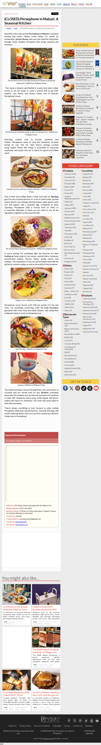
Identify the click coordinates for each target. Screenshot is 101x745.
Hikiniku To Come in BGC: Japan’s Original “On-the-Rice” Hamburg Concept (85, 120)
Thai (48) (67, 230)
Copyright (57, 726)
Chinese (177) (69, 180)
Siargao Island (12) (90, 279)
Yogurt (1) (68, 310)
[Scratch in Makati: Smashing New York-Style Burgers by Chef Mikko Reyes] (46, 689)
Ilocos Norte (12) (89, 209)
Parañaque (12, 622)
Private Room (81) (90, 314)
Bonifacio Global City (50, 622)
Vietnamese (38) (70, 234)
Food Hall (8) (69, 362)
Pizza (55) (68, 278)
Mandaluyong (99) (90, 232)
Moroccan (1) (69, 250)
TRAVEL (52, 4)
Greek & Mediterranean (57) (71, 197)
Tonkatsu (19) (69, 301)
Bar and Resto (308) (72, 334)
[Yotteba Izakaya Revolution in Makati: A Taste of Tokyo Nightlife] (68, 113)
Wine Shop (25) (70, 375)
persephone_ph (22, 525)
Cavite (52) (87, 193)
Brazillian (47, 623)
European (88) (69, 183)
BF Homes (20, 622)
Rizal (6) (86, 272)
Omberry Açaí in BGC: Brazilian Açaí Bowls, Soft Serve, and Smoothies (45, 609)
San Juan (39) (88, 275)
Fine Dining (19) (70, 359)
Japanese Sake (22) (90, 307)
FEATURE (89, 4)
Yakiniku (35, 666)
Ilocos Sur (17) (88, 212)
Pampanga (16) (88, 253)
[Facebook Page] (65, 389)
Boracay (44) (87, 190)
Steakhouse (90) (70, 294)
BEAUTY (74, 4)
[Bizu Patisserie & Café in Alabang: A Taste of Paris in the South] (68, 91)
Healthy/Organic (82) (72, 368)
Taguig (40, 622)
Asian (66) (68, 237)
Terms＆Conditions (42, 726)
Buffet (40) (68, 337)
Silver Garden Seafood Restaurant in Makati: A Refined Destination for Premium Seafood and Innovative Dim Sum (85, 56)
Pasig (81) (86, 263)
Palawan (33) (88, 250)
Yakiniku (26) (69, 304)
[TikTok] (84, 390)
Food (15, 28)
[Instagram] (78, 389)
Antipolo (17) (88, 174)
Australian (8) (69, 177)
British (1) (68, 243)
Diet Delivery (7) (70, 355)
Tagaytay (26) (88, 285)
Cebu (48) (86, 196)
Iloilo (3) (86, 216)
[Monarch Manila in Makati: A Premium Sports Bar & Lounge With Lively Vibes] (68, 135)
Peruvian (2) (69, 258)
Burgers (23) (69, 272)
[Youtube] (96, 389)
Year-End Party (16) (90, 332)
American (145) (70, 174)
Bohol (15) (87, 187)
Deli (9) (67, 352)
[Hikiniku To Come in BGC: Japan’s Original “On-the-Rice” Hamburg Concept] (68, 124)
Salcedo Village (43, 664)
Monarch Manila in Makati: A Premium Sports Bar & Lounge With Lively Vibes (84, 131)
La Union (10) (88, 219)
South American (8, 623)
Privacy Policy (25, 726)
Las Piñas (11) (88, 225)
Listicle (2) (68, 320)
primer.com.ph (48, 738)
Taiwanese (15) (70, 227)
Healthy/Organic (38, 623)
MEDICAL (66, 4)
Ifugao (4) (86, 206)
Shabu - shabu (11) (71, 291)
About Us (12, 726)
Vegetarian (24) (89, 328)
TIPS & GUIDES (37, 4)
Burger (6, 709)
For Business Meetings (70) (88, 303)
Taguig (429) (87, 288)
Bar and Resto (37, 709)
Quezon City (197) (90, 266)
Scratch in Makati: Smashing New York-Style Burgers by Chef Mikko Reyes (46, 695)
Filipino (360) (69, 187)
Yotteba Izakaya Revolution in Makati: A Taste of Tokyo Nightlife (85, 109)
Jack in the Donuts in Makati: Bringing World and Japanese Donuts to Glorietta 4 (85, 65)
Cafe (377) (68, 340)
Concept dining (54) (72, 344)
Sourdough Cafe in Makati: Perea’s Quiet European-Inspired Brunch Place (85, 76)
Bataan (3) (87, 180)
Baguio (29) (87, 177)
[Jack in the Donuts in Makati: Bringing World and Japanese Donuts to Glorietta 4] (68, 69)
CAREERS (22, 6)
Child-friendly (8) (89, 299)
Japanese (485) (70, 208)
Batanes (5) (87, 291)
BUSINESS (22, 4)
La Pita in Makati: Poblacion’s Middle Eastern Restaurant (84, 141)
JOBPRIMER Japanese (89, 732)
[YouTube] (97, 720)
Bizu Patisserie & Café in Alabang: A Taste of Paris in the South (85, 86)
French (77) (68, 190)
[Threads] (90, 390)
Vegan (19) (87, 325)
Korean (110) (69, 211)
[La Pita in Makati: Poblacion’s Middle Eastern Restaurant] (68, 146)
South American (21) (72, 221)
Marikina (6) (87, 238)
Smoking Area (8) (89, 322)
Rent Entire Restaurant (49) (89, 318)
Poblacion (41, 707)
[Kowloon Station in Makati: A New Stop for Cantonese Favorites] (68, 157)
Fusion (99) (68, 193)
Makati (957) (87, 228)
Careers (67, 726)
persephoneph (21, 522)
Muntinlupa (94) (89, 241)
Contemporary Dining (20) (70, 348)
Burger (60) (68, 269)
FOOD (46, 4)
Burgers (11, 709)
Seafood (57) (69, 288)
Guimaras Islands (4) (90, 203)
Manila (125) (87, 235)
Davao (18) (87, 200)
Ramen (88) (68, 281)
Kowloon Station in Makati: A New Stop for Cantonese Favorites (84, 154)
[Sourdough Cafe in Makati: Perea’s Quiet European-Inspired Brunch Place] (68, 80)
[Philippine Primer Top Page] (9, 7)
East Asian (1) (69, 247)
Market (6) (68, 371)
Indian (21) (68, 202)
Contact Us (77, 726)
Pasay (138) (87, 259)
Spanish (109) (69, 224)
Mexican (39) (69, 214)
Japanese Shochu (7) (91, 310)
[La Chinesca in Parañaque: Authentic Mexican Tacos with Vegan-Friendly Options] (16, 604)
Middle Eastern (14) (71, 218)
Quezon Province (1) (91, 269)
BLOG (29, 4)
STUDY (59, 4)
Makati (51, 664)
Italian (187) (69, 205)
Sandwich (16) (69, 285)
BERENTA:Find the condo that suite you (18, 732)
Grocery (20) (69, 365)
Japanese (42, 666)
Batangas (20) (88, 183)
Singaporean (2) (70, 261)
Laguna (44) (87, 222)
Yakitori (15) (69, 307)
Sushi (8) (67, 297)
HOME (9, 28)
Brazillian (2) (68, 240)
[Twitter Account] (71, 390)
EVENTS (81, 4)
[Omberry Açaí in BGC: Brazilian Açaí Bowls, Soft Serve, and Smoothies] (46, 604)
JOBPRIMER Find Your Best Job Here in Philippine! (57, 732)
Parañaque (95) (88, 256)
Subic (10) (86, 282)
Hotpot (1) (68, 275)
